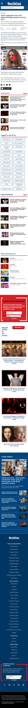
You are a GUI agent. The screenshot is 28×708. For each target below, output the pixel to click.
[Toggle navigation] (1, 3)
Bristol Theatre (14, 604)
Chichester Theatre (14, 560)
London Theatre (14, 546)
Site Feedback (14, 652)
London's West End (14, 28)
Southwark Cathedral (15, 285)
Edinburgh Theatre (14, 563)
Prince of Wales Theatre (14, 34)
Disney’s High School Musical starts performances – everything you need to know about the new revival (14, 361)
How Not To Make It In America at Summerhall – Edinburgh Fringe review (14, 389)
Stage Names (14, 647)
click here (23, 79)
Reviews (14, 586)
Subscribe (14, 318)
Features (3, 13)
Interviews (14, 589)
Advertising (14, 650)
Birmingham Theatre (14, 558)
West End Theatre (14, 592)
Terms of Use (11, 703)
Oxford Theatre (14, 627)
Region (4, 316)
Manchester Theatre (14, 572)
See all (25, 93)
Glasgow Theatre (14, 552)
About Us (14, 655)
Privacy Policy (4, 703)
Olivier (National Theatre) (16, 260)
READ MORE (18, 327)
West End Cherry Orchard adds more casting (14, 445)
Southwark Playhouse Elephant (17, 278)
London (8, 28)
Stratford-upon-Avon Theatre (14, 575)
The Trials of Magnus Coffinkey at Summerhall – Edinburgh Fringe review (14, 417)
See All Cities (14, 578)
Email (4, 313)
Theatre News (14, 583)
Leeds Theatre (14, 566)
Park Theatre (13, 266)
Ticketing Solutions (14, 658)
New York (14, 641)
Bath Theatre (14, 555)
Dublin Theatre (14, 549)
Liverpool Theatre (14, 569)
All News (14, 632)
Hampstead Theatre (15, 272)
